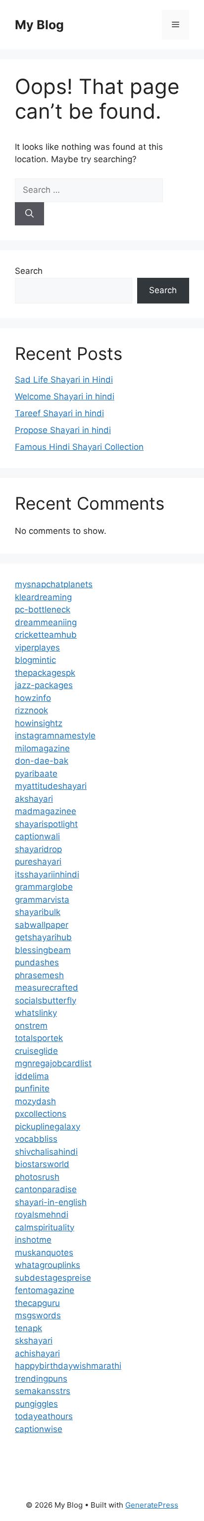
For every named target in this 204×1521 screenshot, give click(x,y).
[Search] (29, 214)
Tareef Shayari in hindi (59, 413)
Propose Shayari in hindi (63, 430)
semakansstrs (42, 1391)
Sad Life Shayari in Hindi (64, 380)
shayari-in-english (51, 1202)
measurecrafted (46, 988)
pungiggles (36, 1404)
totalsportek (39, 1038)
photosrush (37, 1177)
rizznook (31, 710)
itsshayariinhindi (47, 874)
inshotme (33, 1240)
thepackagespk (45, 673)
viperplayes (37, 647)
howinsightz (38, 723)
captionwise (38, 1429)
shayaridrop (38, 849)
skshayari (33, 1341)
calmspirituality (44, 1227)
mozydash (35, 1101)
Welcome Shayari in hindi (64, 396)
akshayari (34, 799)
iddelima (32, 1076)
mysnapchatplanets (54, 584)
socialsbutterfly (45, 1000)
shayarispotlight (46, 824)
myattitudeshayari (51, 786)
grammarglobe (44, 887)
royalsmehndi (41, 1214)
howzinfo (33, 698)
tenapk (28, 1328)
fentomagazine (44, 1290)
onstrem (31, 1026)
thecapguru (37, 1303)
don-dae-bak (41, 761)
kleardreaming (43, 597)
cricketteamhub (46, 635)
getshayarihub (43, 937)
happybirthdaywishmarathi (68, 1366)
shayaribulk (37, 912)
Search (29, 271)
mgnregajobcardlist (53, 1063)
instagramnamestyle (55, 735)
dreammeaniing (46, 622)
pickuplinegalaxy (47, 1126)
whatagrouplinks (47, 1265)
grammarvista (42, 900)
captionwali (37, 836)
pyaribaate (36, 774)
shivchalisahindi (46, 1152)
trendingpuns (41, 1379)
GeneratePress (151, 1505)
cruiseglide (36, 1051)
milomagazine (42, 748)
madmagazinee (45, 811)
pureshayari (38, 862)
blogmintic (35, 660)
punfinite (32, 1088)
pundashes (37, 962)
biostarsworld (42, 1164)
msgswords (38, 1315)
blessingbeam (43, 950)
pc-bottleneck (42, 609)
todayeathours (44, 1416)
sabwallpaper (41, 925)
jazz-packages (44, 685)
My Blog (39, 24)
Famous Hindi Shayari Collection (79, 447)
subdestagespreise (53, 1278)
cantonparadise (46, 1189)
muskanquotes (44, 1253)
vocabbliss (36, 1139)
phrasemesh (39, 975)
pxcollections (40, 1114)
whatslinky (36, 1013)
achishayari (37, 1353)
